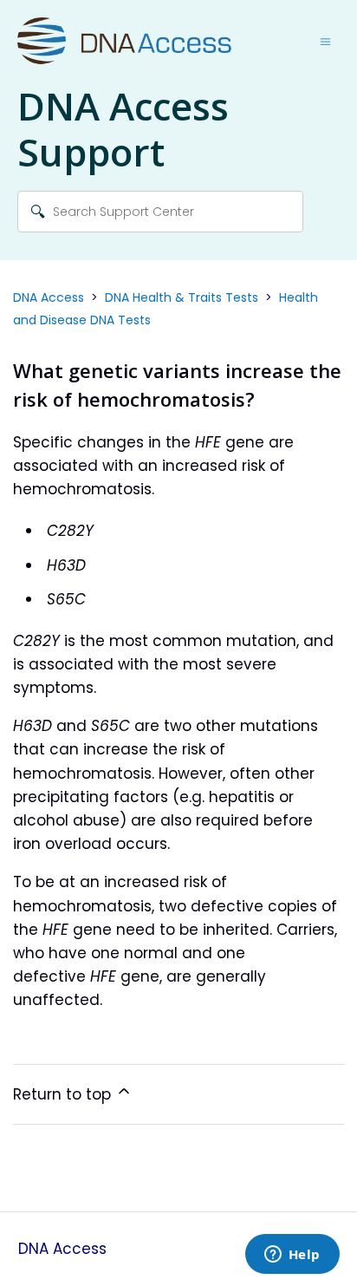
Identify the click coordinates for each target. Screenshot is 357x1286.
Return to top (64, 1094)
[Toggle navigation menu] (325, 41)
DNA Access (48, 297)
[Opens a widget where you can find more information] (292, 1255)
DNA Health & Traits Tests (181, 297)
